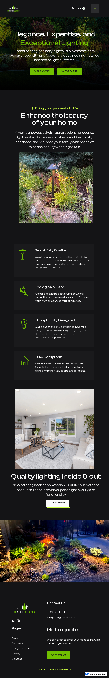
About (15, 638)
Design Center (21, 648)
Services (17, 643)
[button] (54, 8)
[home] (13, 8)
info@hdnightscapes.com (62, 617)
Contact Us (58, 654)
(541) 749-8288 (56, 612)
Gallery (16, 653)
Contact (17, 658)
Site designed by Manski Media (54, 669)
